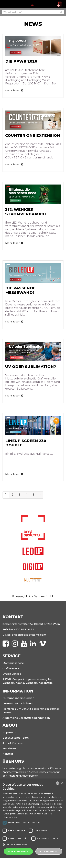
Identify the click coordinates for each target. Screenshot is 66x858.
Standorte (9, 748)
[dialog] (33, 818)
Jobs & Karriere (13, 743)
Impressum (10, 732)
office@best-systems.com (29, 634)
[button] (33, 845)
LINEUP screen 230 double (25, 443)
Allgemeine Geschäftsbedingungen (26, 717)
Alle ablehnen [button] (49, 851)
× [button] (62, 783)
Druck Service (12, 673)
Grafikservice (11, 668)
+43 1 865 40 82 (24, 629)
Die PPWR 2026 (21, 61)
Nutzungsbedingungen (18, 698)
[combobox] (57, 783)
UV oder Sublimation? (30, 366)
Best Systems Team (16, 737)
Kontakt (8, 753)
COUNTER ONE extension (32, 135)
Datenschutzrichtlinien (17, 703)
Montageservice (13, 663)
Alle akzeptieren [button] (18, 851)
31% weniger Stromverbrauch (25, 211)
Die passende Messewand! (20, 290)
